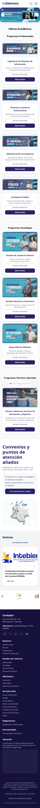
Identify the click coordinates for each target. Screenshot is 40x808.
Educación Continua (10, 671)
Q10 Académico (8, 701)
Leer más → (11, 581)
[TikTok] (21, 634)
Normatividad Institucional (12, 733)
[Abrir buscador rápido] (31, 3)
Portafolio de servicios (10, 710)
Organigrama (7, 651)
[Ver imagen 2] (19, 19)
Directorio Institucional (11, 654)
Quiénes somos (8, 645)
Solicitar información (20, 74)
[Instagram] (5, 634)
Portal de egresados (10, 707)
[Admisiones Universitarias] (12, 596)
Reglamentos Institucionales (13, 725)
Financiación (7, 683)
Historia (5, 648)
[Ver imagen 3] (21, 19)
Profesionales (7, 662)
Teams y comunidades (10, 704)
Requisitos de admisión (11, 686)
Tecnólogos (7, 665)
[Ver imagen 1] (17, 19)
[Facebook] (10, 634)
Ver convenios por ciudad (20, 491)
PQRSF (5, 716)
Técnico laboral (8, 668)
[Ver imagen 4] (22, 19)
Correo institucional (10, 695)
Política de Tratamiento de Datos (20, 798)
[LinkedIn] (16, 634)
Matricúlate (20, 79)
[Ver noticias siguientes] (34, 566)
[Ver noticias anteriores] (6, 566)
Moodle (5, 698)
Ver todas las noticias (20, 543)
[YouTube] (27, 634)
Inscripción (7, 680)
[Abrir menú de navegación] (36, 3)
